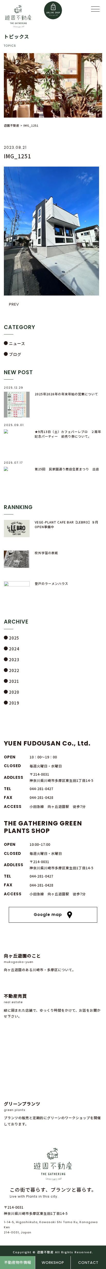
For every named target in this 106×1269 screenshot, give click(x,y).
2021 (14, 681)
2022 (14, 670)
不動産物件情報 (17, 1262)
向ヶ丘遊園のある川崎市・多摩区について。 (40, 962)
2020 (14, 692)
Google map (48, 914)
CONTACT (88, 1262)
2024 (14, 648)
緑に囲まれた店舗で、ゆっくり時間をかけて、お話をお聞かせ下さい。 (52, 1006)
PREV (14, 304)
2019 (14, 703)
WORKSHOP (53, 1262)
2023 (14, 659)
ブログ (15, 354)
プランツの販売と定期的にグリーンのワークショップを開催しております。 (52, 1113)
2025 (14, 638)
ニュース (17, 343)
